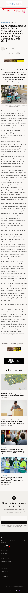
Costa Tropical (5, 558)
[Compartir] (16, 53)
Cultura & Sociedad (6, 561)
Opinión (3, 564)
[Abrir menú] (2, 3)
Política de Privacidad (6, 584)
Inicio (4, 19)
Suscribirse (13, 522)
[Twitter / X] (13, 53)
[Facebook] (9, 53)
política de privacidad (16, 526)
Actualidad (4, 556)
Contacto (3, 574)
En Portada (4, 553)
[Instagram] (7, 546)
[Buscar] (25, 3)
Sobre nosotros (5, 571)
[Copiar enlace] (19, 53)
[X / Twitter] (4, 546)
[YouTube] (9, 546)
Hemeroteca (4, 576)
